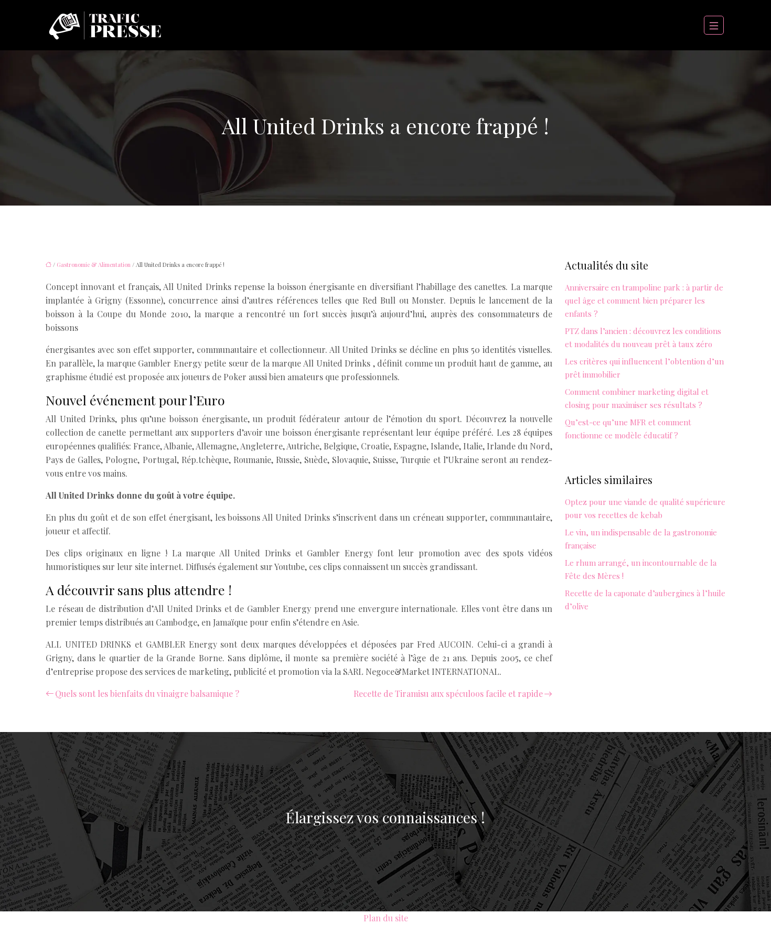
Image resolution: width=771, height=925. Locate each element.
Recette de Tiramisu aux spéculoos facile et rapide (448, 693)
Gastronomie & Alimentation (94, 264)
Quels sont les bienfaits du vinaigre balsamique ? (147, 693)
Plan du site (385, 917)
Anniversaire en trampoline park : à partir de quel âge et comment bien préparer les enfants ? (644, 300)
